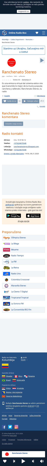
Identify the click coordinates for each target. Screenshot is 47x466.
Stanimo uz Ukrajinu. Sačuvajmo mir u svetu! (23, 50)
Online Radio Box (17, 32)
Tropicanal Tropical (19, 297)
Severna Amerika (21, 415)
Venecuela (21, 380)
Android (31, 406)
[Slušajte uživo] (42, 60)
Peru (20, 376)
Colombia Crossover (20, 279)
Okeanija (12, 419)
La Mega (15, 243)
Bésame (14, 249)
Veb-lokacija (41, 96)
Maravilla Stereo (18, 285)
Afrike (4, 415)
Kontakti (42, 106)
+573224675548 (20, 143)
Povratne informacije (24, 440)
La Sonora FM (17, 303)
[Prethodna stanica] (14, 461)
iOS (37, 406)
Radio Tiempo (17, 255)
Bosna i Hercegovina (14, 392)
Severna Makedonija (14, 396)
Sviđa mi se (11, 101)
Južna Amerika (35, 415)
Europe (4, 419)
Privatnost (11, 440)
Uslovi (4, 440)
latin (15, 76)
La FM (14, 261)
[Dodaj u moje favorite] (5, 461)
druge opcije (23, 221)
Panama (31, 376)
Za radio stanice (7, 444)
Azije (10, 415)
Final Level (13, 436)
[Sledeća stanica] (33, 461)
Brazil (8, 380)
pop (3, 76)
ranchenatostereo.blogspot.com (26, 146)
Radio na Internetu (9, 358)
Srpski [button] (23, 360)
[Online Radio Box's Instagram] (16, 427)
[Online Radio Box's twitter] (10, 427)
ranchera (9, 76)
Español (7, 96)
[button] (23, 461)
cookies (26, 2)
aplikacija (9, 204)
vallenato (22, 76)
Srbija (8, 388)
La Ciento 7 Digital (19, 291)
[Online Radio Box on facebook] (4, 427)
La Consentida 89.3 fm (21, 309)
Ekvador (9, 376)
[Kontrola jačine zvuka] (42, 461)
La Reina (15, 267)
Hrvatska (20, 388)
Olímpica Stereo (18, 237)
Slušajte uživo (32, 101)
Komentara (25, 80)
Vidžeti (36, 440)
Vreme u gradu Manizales (14, 153)
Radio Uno (16, 273)
